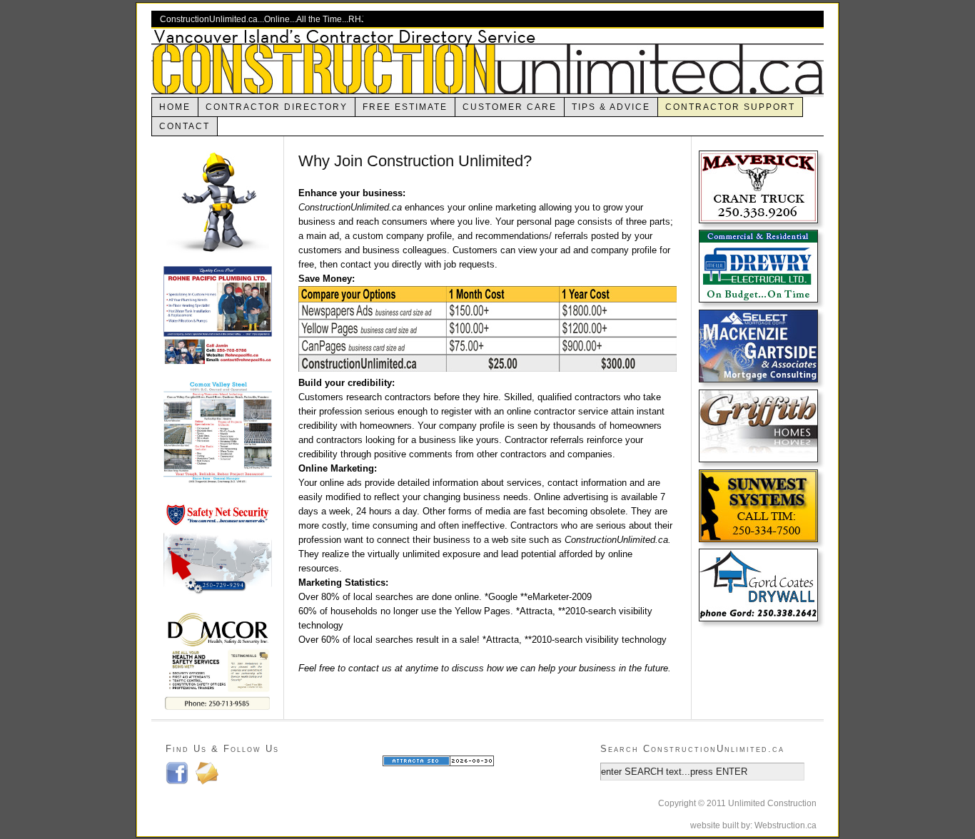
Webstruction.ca (785, 825)
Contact (184, 126)
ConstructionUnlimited (487, 62)
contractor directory (277, 107)
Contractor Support (730, 107)
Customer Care (510, 107)
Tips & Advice (611, 107)
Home (175, 107)
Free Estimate (405, 107)
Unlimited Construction (772, 803)
